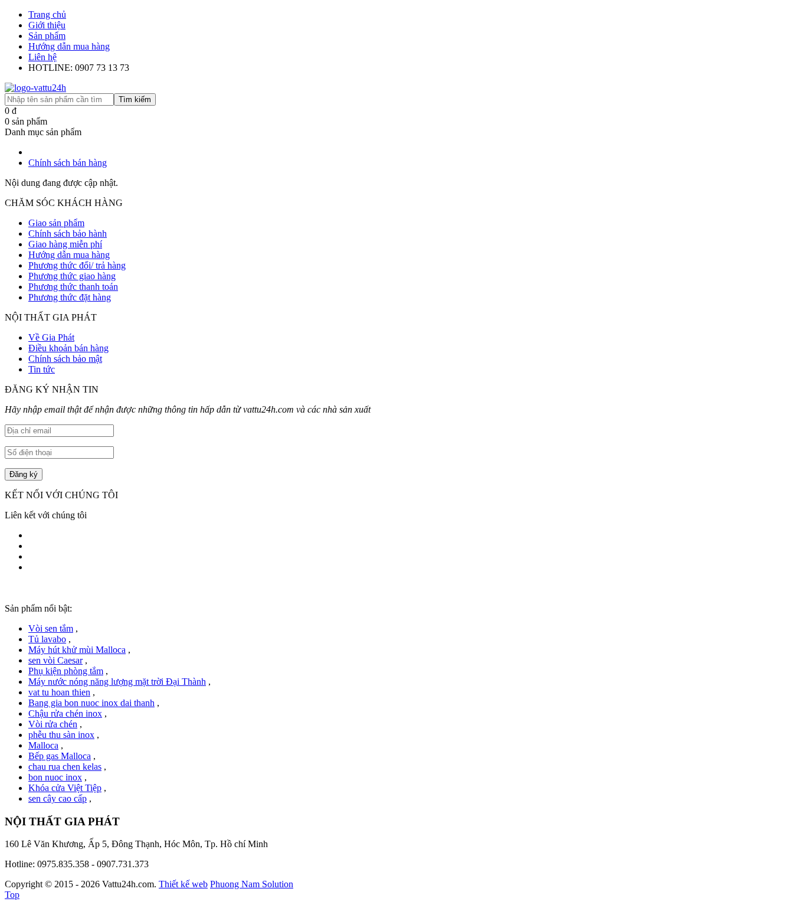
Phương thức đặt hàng (69, 297)
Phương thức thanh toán (73, 287)
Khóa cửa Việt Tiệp (64, 788)
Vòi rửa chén (52, 724)
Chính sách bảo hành (67, 233)
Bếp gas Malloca (59, 756)
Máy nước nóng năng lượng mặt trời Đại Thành (117, 682)
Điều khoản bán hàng (68, 348)
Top (12, 895)
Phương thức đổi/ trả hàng (77, 265)
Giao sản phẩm (56, 223)
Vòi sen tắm (50, 628)
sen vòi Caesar (55, 660)
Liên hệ (42, 57)
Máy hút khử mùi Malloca (77, 650)
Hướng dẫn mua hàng (69, 46)
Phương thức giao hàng (72, 276)
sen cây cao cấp (57, 798)
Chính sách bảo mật (65, 359)
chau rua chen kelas (64, 767)
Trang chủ (47, 14)
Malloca (43, 745)
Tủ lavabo (47, 639)
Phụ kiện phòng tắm (65, 671)
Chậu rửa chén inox (65, 713)
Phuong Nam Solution (251, 884)
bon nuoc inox (55, 777)
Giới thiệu (46, 25)
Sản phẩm (46, 36)
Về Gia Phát (51, 337)
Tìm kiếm (135, 99)
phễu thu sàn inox (61, 735)
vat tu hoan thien (59, 692)
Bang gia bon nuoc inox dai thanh (91, 703)
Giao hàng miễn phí (65, 244)
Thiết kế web (183, 884)
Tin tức (41, 369)
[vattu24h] (35, 88)
